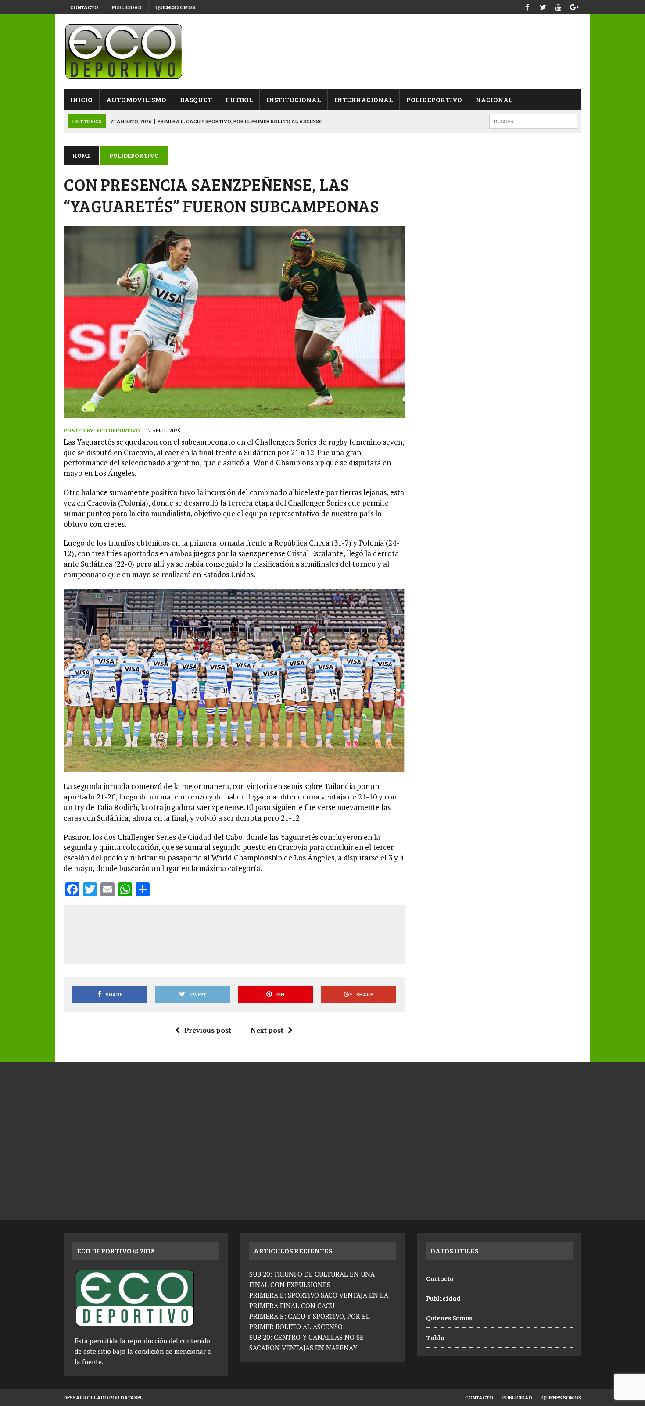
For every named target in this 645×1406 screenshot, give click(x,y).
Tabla (435, 1337)
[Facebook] (527, 6)
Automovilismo (136, 99)
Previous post (207, 1030)
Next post (267, 1030)
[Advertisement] (234, 933)
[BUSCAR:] (533, 120)
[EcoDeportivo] (322, 52)
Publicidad (127, 7)
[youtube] (559, 6)
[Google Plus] (574, 6)
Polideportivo (434, 99)
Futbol (239, 99)
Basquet (196, 99)
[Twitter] (543, 6)
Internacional (363, 99)
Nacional (494, 99)
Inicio (81, 99)
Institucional (293, 99)
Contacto (84, 7)
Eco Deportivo (118, 430)
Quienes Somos (175, 7)
